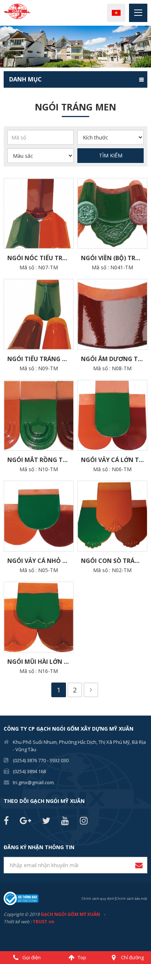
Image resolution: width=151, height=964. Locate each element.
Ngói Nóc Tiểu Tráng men (40, 258)
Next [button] (147, 46)
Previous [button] (3, 46)
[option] (75, 47)
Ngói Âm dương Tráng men (114, 359)
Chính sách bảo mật (131, 898)
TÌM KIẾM (110, 155)
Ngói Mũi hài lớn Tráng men (40, 661)
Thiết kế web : (18, 921)
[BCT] (21, 897)
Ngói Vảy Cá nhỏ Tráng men (40, 560)
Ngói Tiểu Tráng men (40, 359)
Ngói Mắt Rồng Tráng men (40, 459)
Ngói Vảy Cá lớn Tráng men (114, 459)
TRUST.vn (43, 921)
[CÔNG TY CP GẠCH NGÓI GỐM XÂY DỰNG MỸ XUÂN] (17, 10)
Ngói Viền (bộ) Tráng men (114, 258)
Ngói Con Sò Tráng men (114, 560)
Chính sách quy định (98, 898)
